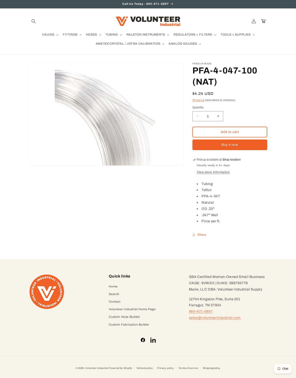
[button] (33, 21)
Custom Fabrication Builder (129, 324)
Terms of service (188, 368)
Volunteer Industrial (96, 368)
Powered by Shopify (120, 368)
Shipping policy (212, 368)
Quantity (198, 107)
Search (114, 294)
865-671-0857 (201, 311)
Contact (114, 301)
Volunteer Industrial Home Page (132, 309)
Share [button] (201, 234)
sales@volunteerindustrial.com (215, 318)
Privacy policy (165, 368)
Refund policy (145, 368)
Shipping (198, 100)
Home (113, 286)
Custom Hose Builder (124, 316)
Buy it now (229, 144)
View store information (213, 172)
